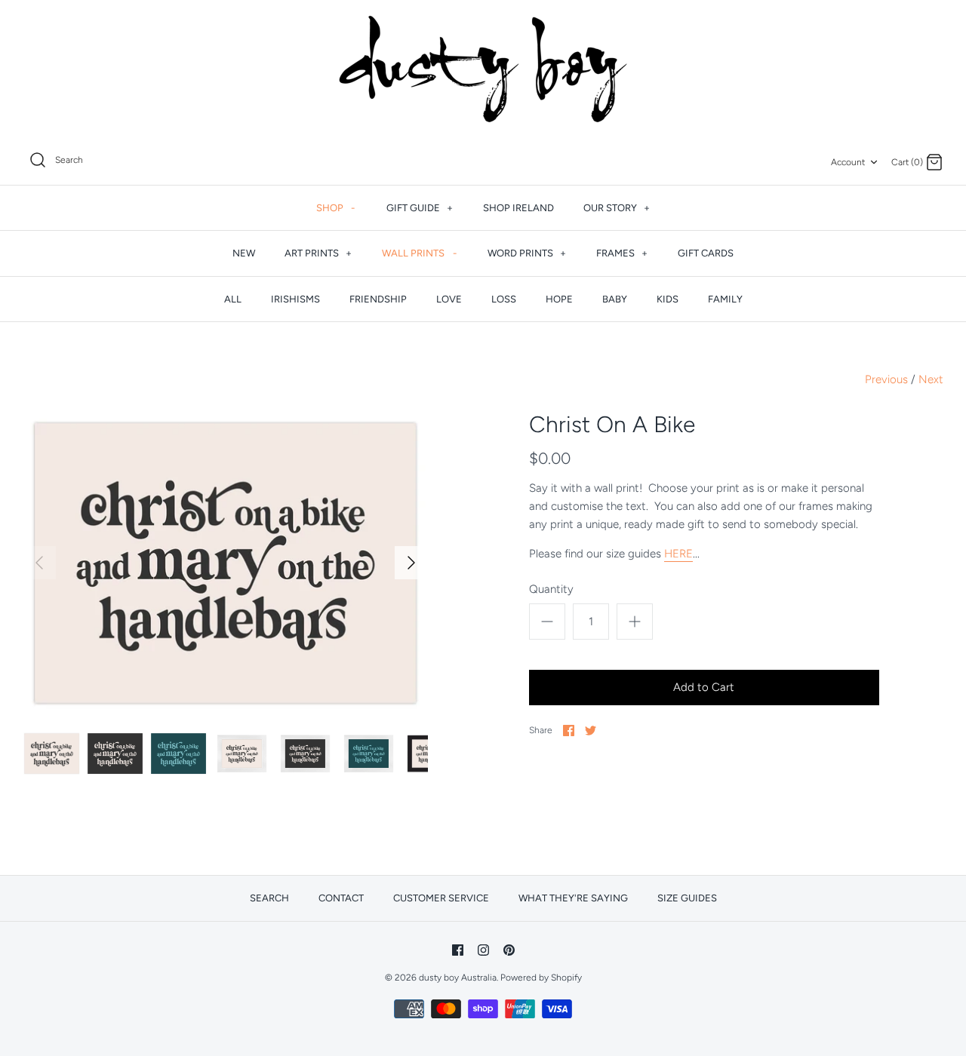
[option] (225, 563)
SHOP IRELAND (518, 207)
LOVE (449, 299)
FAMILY (725, 299)
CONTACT (341, 898)
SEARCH (269, 898)
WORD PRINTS (527, 253)
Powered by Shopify (541, 977)
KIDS (667, 299)
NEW (243, 253)
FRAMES (622, 253)
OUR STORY (616, 207)
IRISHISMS (295, 299)
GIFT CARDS (706, 253)
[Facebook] (457, 950)
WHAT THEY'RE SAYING (573, 898)
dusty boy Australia (458, 977)
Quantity (551, 589)
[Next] (411, 562)
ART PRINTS (318, 253)
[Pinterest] (509, 950)
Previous (886, 379)
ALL (233, 299)
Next (930, 379)
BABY (614, 299)
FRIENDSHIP (378, 299)
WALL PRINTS (419, 253)
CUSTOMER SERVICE (441, 898)
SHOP (335, 207)
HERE (678, 553)
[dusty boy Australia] (483, 69)
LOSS (503, 299)
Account (848, 162)
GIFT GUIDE (419, 207)
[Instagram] (483, 950)
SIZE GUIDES (687, 898)
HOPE (559, 299)
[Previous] (39, 562)
